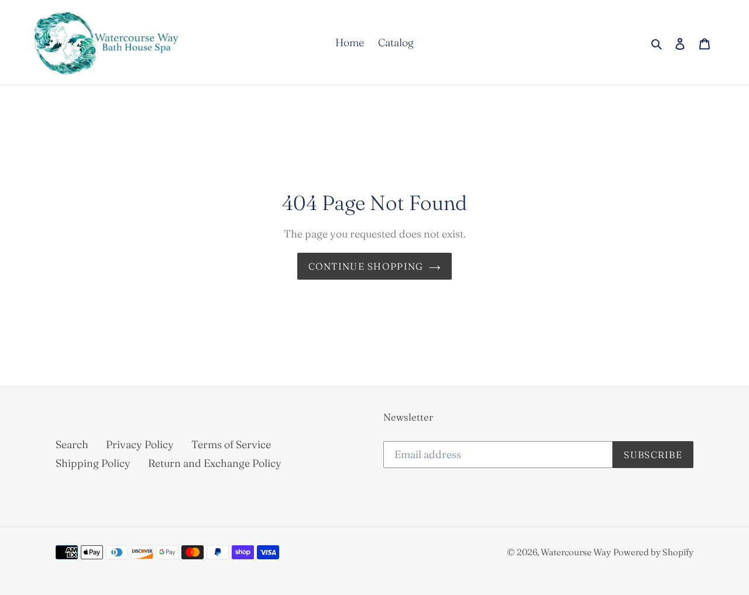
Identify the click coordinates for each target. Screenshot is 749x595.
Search (72, 444)
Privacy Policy (140, 444)
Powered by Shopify (653, 552)
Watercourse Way (576, 552)
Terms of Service (231, 444)
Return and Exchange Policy (214, 463)
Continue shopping (366, 266)
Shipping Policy (93, 463)
